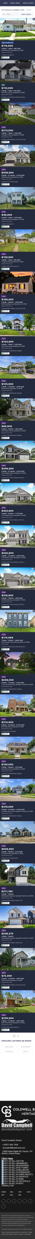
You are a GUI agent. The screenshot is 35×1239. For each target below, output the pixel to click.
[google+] (3, 1206)
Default (28, 10)
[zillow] (14, 1201)
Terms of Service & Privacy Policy (10, 1232)
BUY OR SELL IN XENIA (14, 1179)
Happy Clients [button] (28, 3)
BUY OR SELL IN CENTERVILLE (17, 1181)
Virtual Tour (9, 1051)
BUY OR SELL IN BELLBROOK (16, 1170)
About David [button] (15, 3)
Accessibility (27, 1234)
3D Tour (25, 1051)
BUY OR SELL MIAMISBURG (16, 1163)
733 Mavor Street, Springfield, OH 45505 (12, 261)
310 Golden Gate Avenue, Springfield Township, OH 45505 (17, 811)
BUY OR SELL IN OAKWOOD (16, 1177)
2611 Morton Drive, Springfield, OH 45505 (12, 50)
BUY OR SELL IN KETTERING (16, 1168)
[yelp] (19, 1201)
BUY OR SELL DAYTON (14, 1161)
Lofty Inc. (10, 1229)
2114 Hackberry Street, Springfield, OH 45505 (13, 515)
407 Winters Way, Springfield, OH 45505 (12, 853)
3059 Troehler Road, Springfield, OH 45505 (13, 1022)
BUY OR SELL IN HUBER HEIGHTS (18, 1174)
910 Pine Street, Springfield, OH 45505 (11, 980)
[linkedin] (9, 1201)
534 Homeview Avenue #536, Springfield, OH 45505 (15, 642)
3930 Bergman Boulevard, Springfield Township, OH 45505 (17, 896)
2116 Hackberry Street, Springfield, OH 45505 (13, 473)
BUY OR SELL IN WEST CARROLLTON (12, 1184)
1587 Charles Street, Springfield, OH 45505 (13, 346)
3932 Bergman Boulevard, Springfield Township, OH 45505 (17, 938)
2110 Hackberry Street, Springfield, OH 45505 (13, 557)
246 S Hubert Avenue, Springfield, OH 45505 (13, 431)
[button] (4, 1193)
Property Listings (13, 1234)
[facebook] (3, 1201)
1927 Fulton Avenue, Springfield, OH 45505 (13, 92)
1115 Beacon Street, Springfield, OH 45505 (12, 135)
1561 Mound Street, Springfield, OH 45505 (12, 219)
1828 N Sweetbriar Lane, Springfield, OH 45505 (14, 304)
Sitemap (21, 1234)
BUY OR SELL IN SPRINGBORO (17, 1172)
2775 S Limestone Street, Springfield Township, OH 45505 (17, 684)
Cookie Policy (24, 1232)
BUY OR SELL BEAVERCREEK (16, 1165)
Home (5, 3)
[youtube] (30, 1201)
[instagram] (25, 1201)
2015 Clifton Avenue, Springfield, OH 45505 (13, 769)
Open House (9, 1047)
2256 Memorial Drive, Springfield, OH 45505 (13, 600)
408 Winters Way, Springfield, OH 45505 (12, 177)
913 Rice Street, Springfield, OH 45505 (11, 388)
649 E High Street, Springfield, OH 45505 (12, 726)
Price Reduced (25, 1047)
